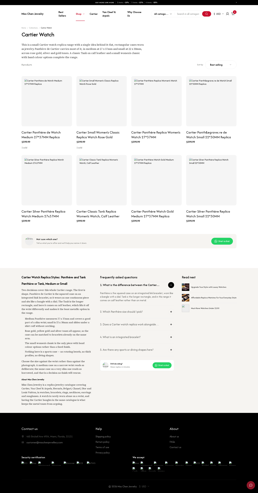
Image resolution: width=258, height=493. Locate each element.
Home (24, 28)
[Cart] (233, 14)
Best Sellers (62, 13)
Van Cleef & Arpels (109, 13)
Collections (33, 28)
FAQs (172, 442)
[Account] (227, 14)
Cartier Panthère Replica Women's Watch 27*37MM (155, 134)
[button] (137, 285)
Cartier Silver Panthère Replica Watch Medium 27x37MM (43, 214)
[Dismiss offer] (236, 2)
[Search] (206, 14)
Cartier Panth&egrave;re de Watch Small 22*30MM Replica (208, 134)
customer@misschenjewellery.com (44, 442)
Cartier (94, 14)
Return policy (102, 442)
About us (174, 436)
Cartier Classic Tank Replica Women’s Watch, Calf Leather (97, 214)
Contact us (175, 447)
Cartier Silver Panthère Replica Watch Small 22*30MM (208, 214)
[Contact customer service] (251, 485)
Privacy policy (103, 452)
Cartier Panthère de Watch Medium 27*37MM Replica (41, 134)
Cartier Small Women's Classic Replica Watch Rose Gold (98, 134)
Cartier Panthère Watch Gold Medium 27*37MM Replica (152, 214)
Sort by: (200, 64)
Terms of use (102, 447)
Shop (79, 14)
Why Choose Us (134, 13)
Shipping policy (103, 436)
